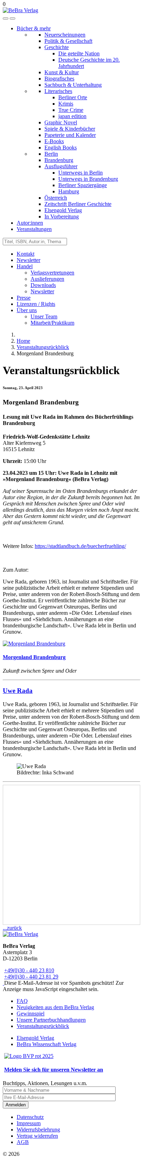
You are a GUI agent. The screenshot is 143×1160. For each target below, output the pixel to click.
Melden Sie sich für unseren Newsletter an (53, 1070)
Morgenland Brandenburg (34, 657)
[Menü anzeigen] (12, 18)
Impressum (29, 1123)
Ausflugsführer (60, 166)
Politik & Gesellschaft (68, 41)
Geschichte (56, 47)
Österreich (55, 198)
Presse (24, 298)
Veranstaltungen (34, 229)
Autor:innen (30, 223)
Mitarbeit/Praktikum (52, 323)
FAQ (22, 1001)
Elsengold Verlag (63, 210)
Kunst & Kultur (61, 72)
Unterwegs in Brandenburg (88, 179)
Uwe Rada (18, 690)
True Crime (70, 110)
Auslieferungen (47, 279)
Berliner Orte (72, 97)
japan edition (72, 116)
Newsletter (28, 260)
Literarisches (58, 91)
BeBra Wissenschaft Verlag (46, 1044)
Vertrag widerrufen (37, 1136)
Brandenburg (58, 160)
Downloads (43, 285)
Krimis (65, 104)
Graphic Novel (60, 122)
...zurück (12, 928)
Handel (25, 266)
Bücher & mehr (34, 28)
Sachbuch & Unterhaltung (73, 85)
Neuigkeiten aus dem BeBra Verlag (55, 1007)
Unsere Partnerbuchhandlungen (51, 1020)
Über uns (27, 310)
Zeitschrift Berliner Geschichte (77, 204)
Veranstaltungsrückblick (43, 1026)
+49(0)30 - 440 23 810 (29, 970)
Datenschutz (30, 1117)
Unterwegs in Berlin (80, 173)
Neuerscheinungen (64, 35)
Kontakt (25, 254)
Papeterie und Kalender (70, 135)
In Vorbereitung (61, 216)
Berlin (51, 154)
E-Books (54, 141)
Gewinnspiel (30, 1013)
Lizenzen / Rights (36, 304)
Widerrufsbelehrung (38, 1129)
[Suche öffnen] (5, 18)
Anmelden (16, 1104)
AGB (23, 1142)
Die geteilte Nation (79, 53)
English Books (60, 147)
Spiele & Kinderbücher (69, 129)
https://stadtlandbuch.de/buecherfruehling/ (80, 546)
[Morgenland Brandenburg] (34, 644)
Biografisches (59, 79)
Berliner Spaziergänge (82, 185)
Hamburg (68, 191)
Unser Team (44, 316)
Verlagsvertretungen (52, 273)
